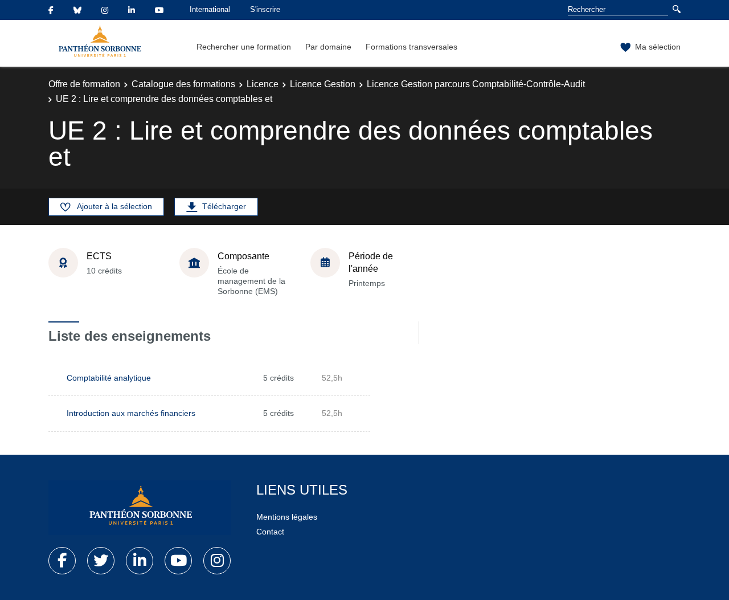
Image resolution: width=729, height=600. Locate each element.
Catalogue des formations (183, 84)
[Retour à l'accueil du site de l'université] (139, 507)
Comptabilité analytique (109, 377)
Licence (263, 84)
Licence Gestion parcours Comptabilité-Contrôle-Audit (476, 84)
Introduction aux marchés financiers (131, 413)
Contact (270, 531)
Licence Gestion (322, 84)
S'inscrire (265, 9)
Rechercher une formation (243, 46)
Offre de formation (84, 84)
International (210, 9)
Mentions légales (286, 516)
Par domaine (328, 46)
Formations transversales (411, 46)
